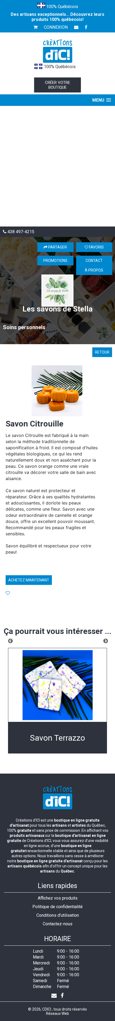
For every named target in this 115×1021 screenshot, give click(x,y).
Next (105, 641)
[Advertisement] (57, 166)
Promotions (55, 260)
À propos (94, 270)
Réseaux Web (57, 1013)
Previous (10, 641)
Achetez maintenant (28, 580)
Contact (94, 260)
